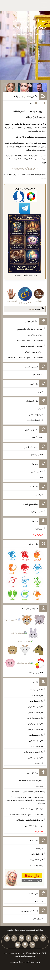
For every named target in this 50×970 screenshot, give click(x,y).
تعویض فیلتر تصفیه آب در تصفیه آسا (29, 780)
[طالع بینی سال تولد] (25, 642)
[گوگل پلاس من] (32, 945)
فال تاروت (39, 763)
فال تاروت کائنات (36, 701)
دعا (41, 477)
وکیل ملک (39, 786)
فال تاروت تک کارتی (35, 707)
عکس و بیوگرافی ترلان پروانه (25, 168)
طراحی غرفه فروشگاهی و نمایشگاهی (29, 820)
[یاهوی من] (43, 938)
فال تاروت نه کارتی (36, 735)
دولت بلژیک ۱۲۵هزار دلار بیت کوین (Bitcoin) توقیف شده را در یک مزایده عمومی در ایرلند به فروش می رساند (25, 800)
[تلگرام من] (36, 938)
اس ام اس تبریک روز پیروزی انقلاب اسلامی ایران (25, 357)
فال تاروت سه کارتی (35, 712)
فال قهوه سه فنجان (36, 414)
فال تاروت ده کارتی (36, 740)
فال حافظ (39, 848)
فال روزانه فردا (37, 918)
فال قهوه (39, 409)
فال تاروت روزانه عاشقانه (33, 752)
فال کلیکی (39, 494)
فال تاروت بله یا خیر (35, 757)
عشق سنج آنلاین (37, 512)
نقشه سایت (14, 962)
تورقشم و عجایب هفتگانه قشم (32, 808)
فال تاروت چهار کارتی (35, 718)
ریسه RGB (39, 529)
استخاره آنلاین (37, 374)
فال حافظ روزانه (37, 854)
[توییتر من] (7, 938)
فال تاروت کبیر (37, 695)
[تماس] (14, 938)
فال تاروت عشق (37, 746)
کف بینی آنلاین (37, 437)
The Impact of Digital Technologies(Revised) (28, 791)
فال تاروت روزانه (36, 690)
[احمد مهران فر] (39, 88)
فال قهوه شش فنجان (35, 420)
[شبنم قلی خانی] (10, 88)
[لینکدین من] (18, 945)
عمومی (31, 309)
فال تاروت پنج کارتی (35, 723)
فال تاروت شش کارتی (35, 729)
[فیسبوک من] (28, 938)
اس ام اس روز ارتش (35, 334)
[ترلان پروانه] (25, 88)
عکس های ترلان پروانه (25, 96)
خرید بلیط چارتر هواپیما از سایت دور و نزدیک (26, 814)
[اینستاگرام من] (21, 938)
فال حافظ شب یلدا (36, 860)
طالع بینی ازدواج (37, 454)
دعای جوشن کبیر (36, 472)
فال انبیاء (39, 391)
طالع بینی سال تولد (36, 672)
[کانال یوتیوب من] (25, 945)
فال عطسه (39, 901)
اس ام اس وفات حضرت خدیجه (31, 346)
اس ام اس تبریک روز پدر (34, 351)
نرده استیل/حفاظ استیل (34, 825)
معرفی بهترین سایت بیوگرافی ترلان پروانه (29, 24)
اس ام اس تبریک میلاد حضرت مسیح (30, 329)
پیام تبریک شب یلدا (36, 865)
